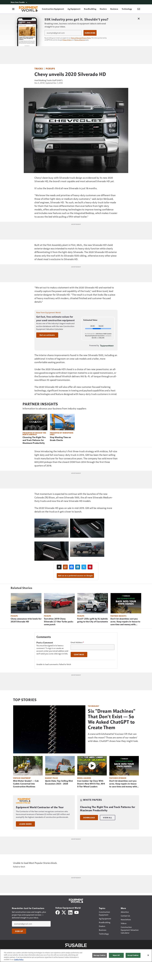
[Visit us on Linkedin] (70, 912)
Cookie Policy (18, 959)
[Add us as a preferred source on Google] (65, 567)
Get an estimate (47, 335)
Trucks (38, 68)
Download (89, 817)
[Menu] (13, 8)
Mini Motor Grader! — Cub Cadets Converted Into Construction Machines (26, 784)
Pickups (50, 68)
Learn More (25, 824)
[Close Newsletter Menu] (138, 18)
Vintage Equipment (22, 778)
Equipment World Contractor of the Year (40, 807)
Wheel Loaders (84, 778)
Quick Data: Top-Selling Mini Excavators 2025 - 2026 (59, 782)
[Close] (148, 955)
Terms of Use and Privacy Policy (81, 38)
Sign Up (19, 931)
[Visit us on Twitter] (64, 912)
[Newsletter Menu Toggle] (138, 8)
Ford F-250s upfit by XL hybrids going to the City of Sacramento (92, 620)
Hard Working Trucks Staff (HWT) (48, 80)
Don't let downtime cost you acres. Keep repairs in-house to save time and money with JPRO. (125, 621)
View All (107, 817)
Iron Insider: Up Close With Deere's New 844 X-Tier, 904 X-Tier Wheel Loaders (91, 784)
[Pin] (90, 567)
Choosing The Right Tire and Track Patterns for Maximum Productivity (34, 440)
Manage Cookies (99, 955)
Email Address (77, 642)
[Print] (59, 567)
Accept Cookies (133, 955)
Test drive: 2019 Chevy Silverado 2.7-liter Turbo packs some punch (58, 621)
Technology (93, 706)
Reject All (116, 955)
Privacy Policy (67, 40)
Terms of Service (80, 40)
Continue (79, 654)
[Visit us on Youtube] (76, 912)
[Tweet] (83, 567)
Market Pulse (51, 778)
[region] (76, 955)
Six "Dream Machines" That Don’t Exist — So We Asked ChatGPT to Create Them (111, 719)
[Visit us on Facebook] (57, 912)
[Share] (71, 567)
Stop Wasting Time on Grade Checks (60, 439)
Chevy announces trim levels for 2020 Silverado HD (26, 620)
